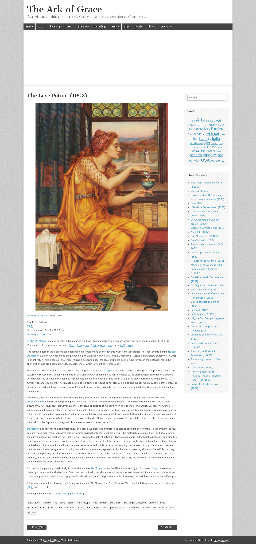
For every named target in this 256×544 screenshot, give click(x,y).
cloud (217, 120)
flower (190, 134)
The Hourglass (126, 345)
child (211, 121)
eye (191, 128)
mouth (206, 147)
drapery (152, 503)
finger (220, 128)
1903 (30, 326)
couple (87, 503)
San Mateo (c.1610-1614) (205, 236)
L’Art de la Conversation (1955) (208, 207)
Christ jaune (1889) (201, 367)
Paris (219, 147)
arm (193, 121)
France (212, 133)
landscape (70, 507)
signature (134, 507)
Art (69, 26)
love (80, 507)
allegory (47, 503)
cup (95, 503)
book (62, 503)
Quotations (167, 26)
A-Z (40, 26)
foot (204, 134)
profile (204, 151)
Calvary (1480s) (199, 191)
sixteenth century (36, 401)
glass (51, 507)
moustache (196, 147)
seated (122, 507)
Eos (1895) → (167, 527)
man (105, 507)
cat (78, 503)
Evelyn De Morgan (37, 340)
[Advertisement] (128, 61)
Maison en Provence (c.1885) (207, 264)
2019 (54, 493)
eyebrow (198, 128)
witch (172, 507)
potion (113, 507)
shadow (196, 155)
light (207, 143)
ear (204, 125)
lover (88, 507)
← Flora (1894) (36, 527)
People (138, 26)
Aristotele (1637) (200, 232)
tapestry (146, 507)
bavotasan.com (221, 540)
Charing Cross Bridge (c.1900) (207, 285)
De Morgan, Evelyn (37, 315)
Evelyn (155, 468)
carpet (71, 503)
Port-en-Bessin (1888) (203, 371)
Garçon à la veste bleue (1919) (208, 227)
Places (151, 26)
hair (196, 139)
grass (222, 134)
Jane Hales (197, 203)
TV (194, 161)
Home (29, 26)
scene (211, 150)
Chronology (55, 26)
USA (205, 160)
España (221, 125)
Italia (216, 139)
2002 (30, 487)
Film (126, 26)
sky (220, 155)
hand (59, 507)
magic (97, 507)
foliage (197, 134)
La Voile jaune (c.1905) (203, 314)
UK (154, 507)
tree (190, 160)
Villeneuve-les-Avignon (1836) (207, 260)
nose (213, 147)
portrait (196, 150)
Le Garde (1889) (200, 310)
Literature (83, 26)
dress (162, 503)
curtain (103, 503)
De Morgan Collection (39, 334)
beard (206, 120)
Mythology (100, 26)
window (163, 507)
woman (31, 512)
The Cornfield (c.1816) (203, 289)
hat (209, 139)
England (32, 507)
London (214, 143)
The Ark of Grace (64, 9)
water (212, 161)
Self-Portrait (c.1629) (202, 240)
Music (115, 26)
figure (42, 507)
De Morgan (106, 370)
